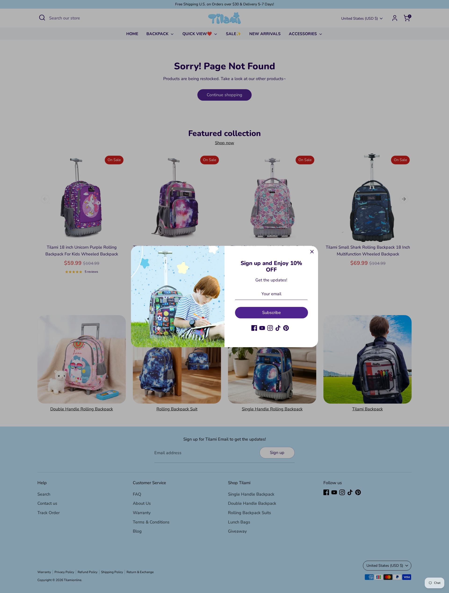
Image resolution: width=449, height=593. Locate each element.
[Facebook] (254, 328)
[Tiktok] (278, 328)
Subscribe (271, 312)
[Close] (312, 252)
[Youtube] (262, 328)
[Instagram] (270, 328)
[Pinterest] (286, 328)
